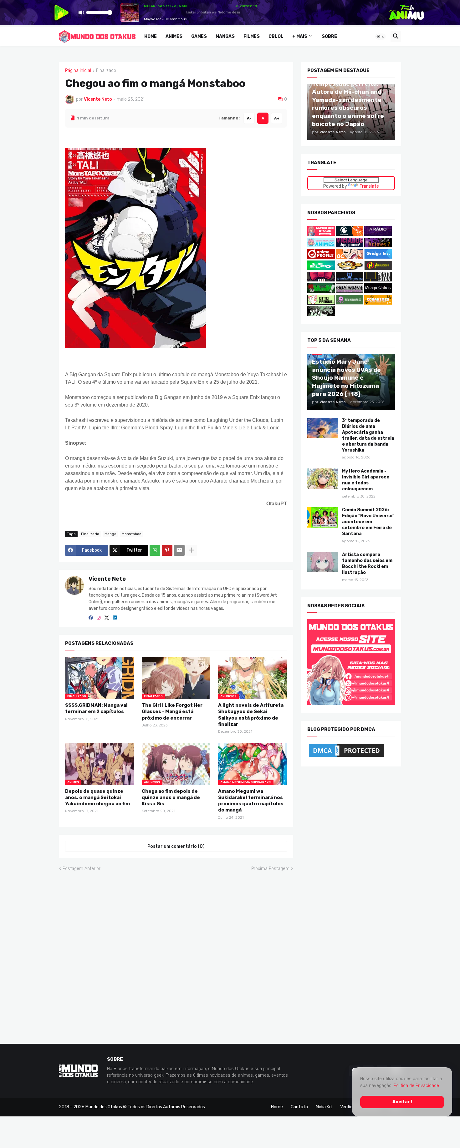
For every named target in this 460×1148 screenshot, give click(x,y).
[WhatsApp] (155, 550)
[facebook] (91, 617)
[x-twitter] (106, 617)
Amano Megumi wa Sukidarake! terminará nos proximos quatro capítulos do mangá (251, 800)
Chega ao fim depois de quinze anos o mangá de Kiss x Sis (171, 797)
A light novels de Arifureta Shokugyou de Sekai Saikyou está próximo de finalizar (251, 714)
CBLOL (276, 36)
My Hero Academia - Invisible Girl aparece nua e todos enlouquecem (365, 480)
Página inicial (78, 70)
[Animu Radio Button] (378, 234)
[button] (380, 36)
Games (199, 36)
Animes (174, 36)
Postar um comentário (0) (176, 846)
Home (150, 36)
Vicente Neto (107, 578)
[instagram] (98, 617)
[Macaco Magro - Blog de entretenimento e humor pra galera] (349, 268)
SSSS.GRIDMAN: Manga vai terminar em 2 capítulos (96, 708)
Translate (369, 186)
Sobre (329, 36)
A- (249, 118)
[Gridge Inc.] (378, 257)
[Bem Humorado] (349, 303)
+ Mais (299, 36)
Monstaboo (131, 534)
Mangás (225, 36)
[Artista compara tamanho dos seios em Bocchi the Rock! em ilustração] (322, 562)
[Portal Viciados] (349, 245)
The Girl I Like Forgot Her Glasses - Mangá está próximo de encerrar (172, 711)
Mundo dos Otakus (103, 1107)
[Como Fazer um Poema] (349, 280)
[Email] (179, 550)
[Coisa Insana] (349, 291)
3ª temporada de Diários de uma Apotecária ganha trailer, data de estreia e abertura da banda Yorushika (368, 435)
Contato (299, 1107)
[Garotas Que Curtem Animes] (321, 245)
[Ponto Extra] (378, 280)
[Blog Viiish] (321, 291)
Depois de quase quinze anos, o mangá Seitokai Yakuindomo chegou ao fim (97, 797)
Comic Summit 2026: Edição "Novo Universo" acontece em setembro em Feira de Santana (368, 521)
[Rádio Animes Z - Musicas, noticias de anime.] (378, 245)
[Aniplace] (321, 314)
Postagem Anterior (81, 868)
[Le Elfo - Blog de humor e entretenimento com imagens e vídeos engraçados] (321, 268)
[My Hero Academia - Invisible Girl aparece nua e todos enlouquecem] (322, 478)
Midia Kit (324, 1107)
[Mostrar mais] (191, 550)
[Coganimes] (378, 303)
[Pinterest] (167, 550)
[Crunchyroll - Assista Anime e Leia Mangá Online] (349, 234)
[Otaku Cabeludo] (350, 257)
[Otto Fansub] (321, 303)
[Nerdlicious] (378, 268)
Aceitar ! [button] (402, 1102)
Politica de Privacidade (416, 1085)
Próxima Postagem (270, 868)
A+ (276, 118)
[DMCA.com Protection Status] (346, 756)
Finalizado (106, 70)
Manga (110, 534)
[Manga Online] (378, 291)
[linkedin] (115, 617)
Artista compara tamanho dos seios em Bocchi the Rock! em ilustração (367, 563)
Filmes (251, 36)
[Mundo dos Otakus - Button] (321, 234)
